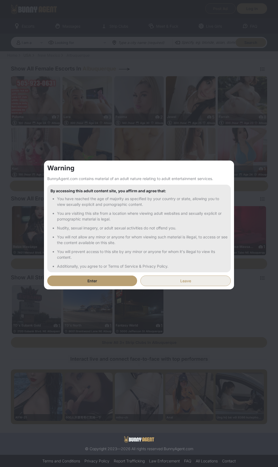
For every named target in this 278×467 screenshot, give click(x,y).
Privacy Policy (96, 461)
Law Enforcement (164, 461)
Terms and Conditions (61, 461)
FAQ (187, 461)
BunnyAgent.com (178, 448)
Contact (229, 461)
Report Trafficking (129, 461)
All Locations (207, 461)
